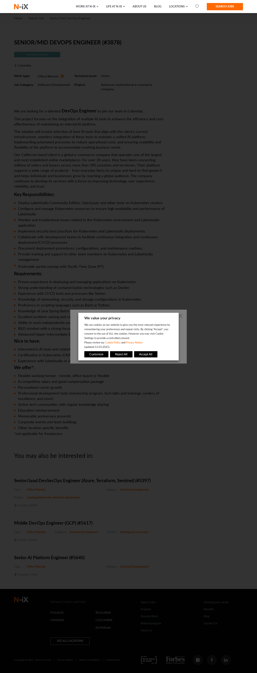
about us (139, 6)
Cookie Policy (113, 342)
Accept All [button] (145, 354)
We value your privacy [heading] (102, 318)
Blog (157, 6)
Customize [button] (96, 354)
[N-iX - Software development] (21, 6)
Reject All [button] (121, 354)
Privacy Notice (134, 342)
